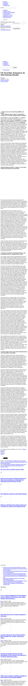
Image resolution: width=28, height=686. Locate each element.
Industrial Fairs (6, 5)
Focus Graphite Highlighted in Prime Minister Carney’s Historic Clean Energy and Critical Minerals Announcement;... (13, 597)
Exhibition (5, 4)
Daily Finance (6, 69)
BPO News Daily (7, 17)
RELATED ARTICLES (6, 469)
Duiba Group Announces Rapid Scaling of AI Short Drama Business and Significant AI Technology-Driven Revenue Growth (13, 480)
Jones (3, 77)
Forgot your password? (5, 26)
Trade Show (5, 2)
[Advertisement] (14, 44)
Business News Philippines (9, 12)
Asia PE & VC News (8, 15)
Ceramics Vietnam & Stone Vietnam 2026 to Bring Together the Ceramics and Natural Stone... (13, 636)
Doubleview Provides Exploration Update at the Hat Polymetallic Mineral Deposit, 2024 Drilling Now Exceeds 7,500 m (13, 465)
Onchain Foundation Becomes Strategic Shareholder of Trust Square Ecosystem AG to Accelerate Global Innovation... (13, 655)
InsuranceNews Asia (7, 16)
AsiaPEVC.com (6, 11)
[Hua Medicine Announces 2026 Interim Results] (5, 491)
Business (5, 1)
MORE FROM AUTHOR (18, 469)
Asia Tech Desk (6, 13)
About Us (5, 10)
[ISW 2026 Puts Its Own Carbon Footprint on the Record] (6, 611)
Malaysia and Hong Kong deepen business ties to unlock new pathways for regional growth (13, 505)
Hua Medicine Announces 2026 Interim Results (14, 494)
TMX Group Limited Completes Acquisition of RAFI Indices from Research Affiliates (14, 676)
